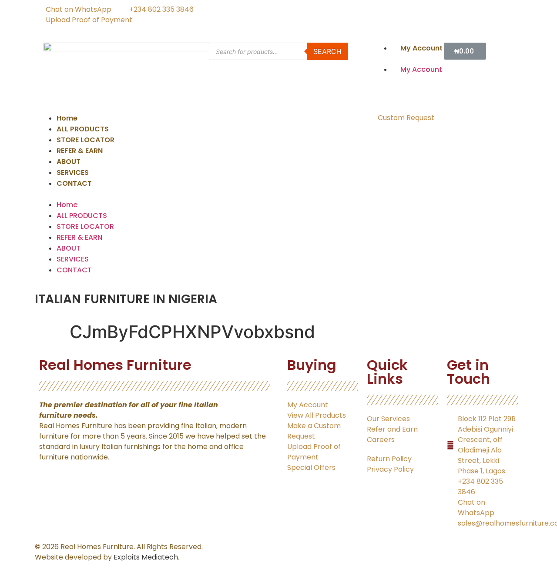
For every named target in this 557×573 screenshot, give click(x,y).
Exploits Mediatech (146, 557)
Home (67, 118)
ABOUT (69, 162)
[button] (409, 59)
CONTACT (74, 183)
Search (327, 51)
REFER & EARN (80, 151)
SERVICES (73, 173)
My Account (421, 48)
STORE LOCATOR (85, 140)
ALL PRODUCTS (83, 129)
